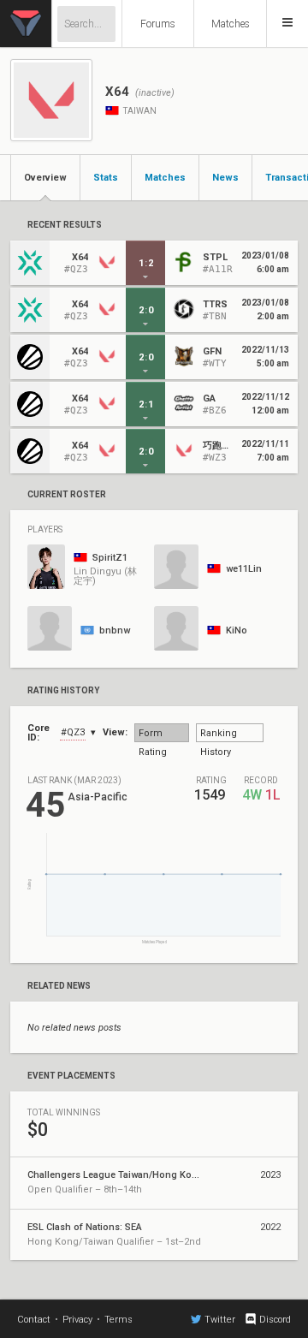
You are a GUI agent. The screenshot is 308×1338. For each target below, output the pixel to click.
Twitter (219, 1319)
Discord (275, 1319)
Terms (118, 1319)
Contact (33, 1319)
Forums (157, 24)
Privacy (77, 1319)
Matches (230, 24)
